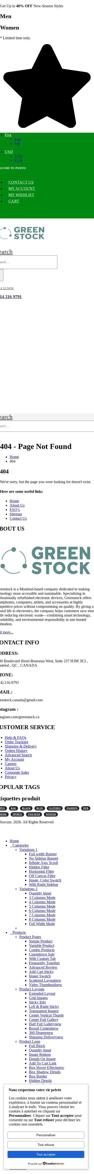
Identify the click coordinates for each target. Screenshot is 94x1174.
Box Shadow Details (44, 1072)
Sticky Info (37, 1002)
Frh (17, 143)
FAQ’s (15, 510)
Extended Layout (42, 993)
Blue (39, 808)
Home (14, 501)
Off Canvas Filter (42, 876)
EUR (18, 160)
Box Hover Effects (46, 1068)
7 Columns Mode (42, 915)
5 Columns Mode (42, 906)
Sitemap (16, 514)
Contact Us (21, 182)
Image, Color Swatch (45, 880)
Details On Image (42, 1059)
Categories (21, 845)
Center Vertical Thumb (46, 1015)
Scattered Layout (45, 980)
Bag (13, 808)
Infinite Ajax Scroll (43, 863)
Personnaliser (45, 1135)
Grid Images (38, 998)
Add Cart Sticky (41, 972)
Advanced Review (43, 967)
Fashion (72, 808)
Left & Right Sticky (44, 1006)
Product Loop (29, 1041)
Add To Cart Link (42, 1063)
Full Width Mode (42, 924)
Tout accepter (45, 1154)
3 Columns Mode (42, 898)
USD (9, 152)
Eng (8, 135)
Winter (51, 814)
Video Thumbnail (45, 985)
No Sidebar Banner (43, 858)
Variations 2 (28, 889)
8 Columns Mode (42, 919)
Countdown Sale (41, 954)
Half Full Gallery (45, 1024)
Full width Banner (43, 854)
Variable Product (41, 945)
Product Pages (30, 937)
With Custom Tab (42, 959)
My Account (21, 188)
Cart (13, 201)
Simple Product (40, 941)
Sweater (34, 814)
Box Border (38, 1076)
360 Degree (41, 1033)
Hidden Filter (39, 867)
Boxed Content (44, 1028)
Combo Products (41, 950)
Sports (17, 814)
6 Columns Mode (42, 911)
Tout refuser (46, 1145)
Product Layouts (31, 989)
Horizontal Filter (41, 871)
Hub (85, 808)
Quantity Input (40, 893)
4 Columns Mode (42, 902)
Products (19, 932)
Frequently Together (44, 963)
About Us (17, 505)
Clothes (55, 808)
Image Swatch (40, 976)
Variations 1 (28, 850)
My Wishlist (21, 195)
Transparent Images (44, 1011)
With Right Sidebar (43, 884)
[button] (3, 833)
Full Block (37, 1046)
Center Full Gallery (43, 1020)
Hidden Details (40, 1081)
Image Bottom (40, 1054)
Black (26, 808)
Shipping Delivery (46, 1037)
